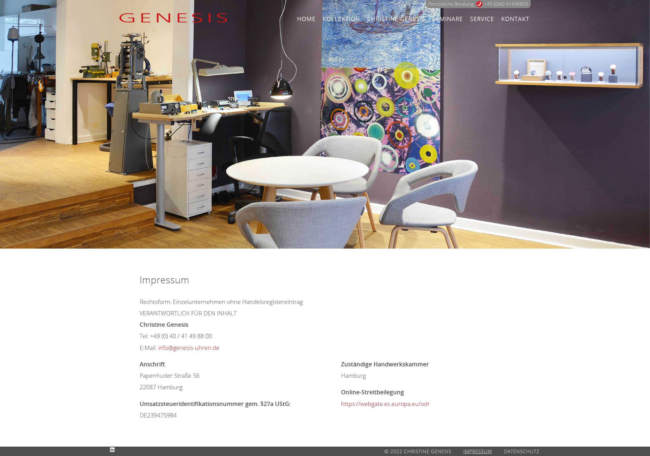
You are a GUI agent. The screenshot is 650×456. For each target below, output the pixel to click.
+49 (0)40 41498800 (506, 4)
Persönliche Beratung (451, 4)
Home (306, 19)
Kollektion (341, 19)
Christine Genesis (396, 19)
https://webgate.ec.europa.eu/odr (385, 404)
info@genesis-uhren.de (188, 348)
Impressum (477, 451)
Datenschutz (522, 451)
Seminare (447, 19)
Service (482, 19)
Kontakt (515, 19)
